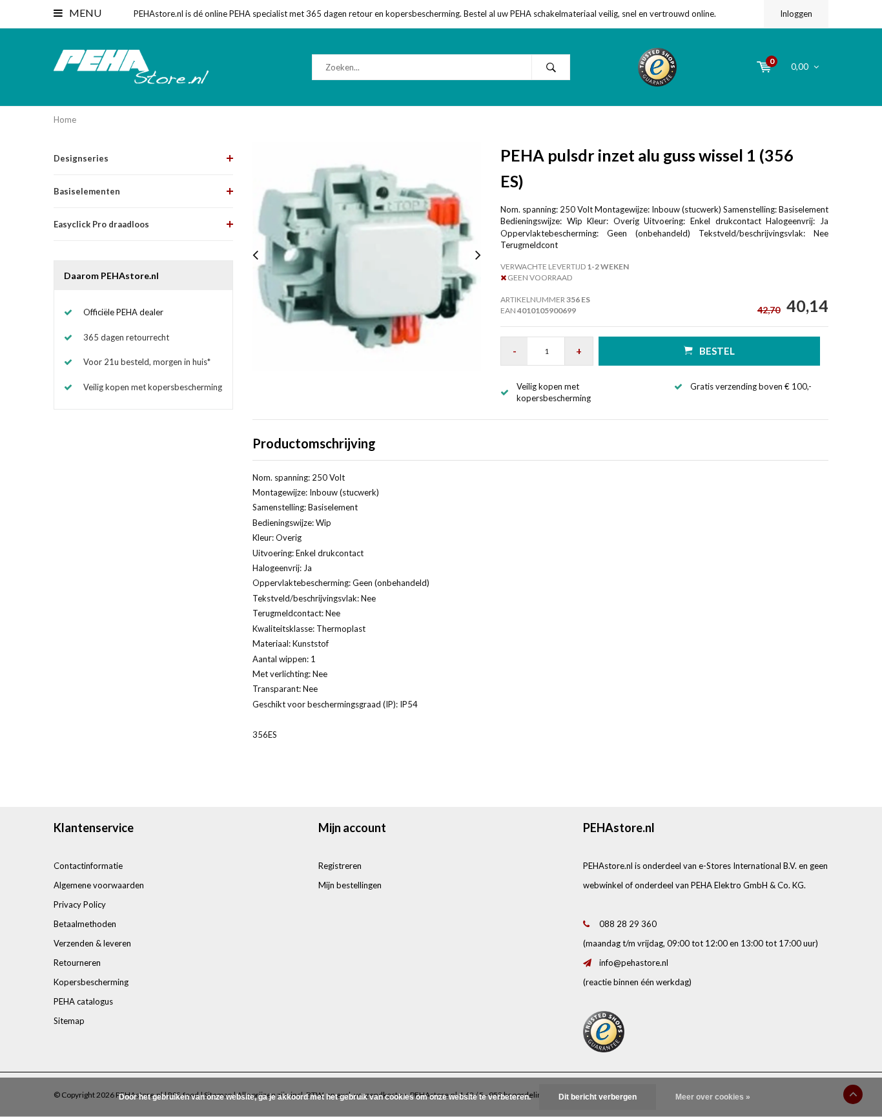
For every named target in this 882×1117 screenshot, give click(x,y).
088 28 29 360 (628, 924)
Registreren (340, 866)
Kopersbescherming (91, 982)
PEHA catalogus (83, 1001)
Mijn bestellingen (350, 885)
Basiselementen (87, 191)
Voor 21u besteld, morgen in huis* (146, 362)
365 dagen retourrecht (126, 337)
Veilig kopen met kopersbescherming (152, 387)
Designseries (81, 158)
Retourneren (77, 962)
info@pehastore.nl (633, 962)
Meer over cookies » (712, 1096)
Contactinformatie (88, 866)
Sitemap (69, 1021)
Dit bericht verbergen (598, 1096)
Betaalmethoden (85, 924)
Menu (84, 12)
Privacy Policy (80, 904)
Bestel (717, 351)
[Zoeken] (550, 67)
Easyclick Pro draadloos (101, 224)
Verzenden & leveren (92, 943)
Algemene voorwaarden (99, 885)
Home (65, 119)
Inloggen (796, 13)
